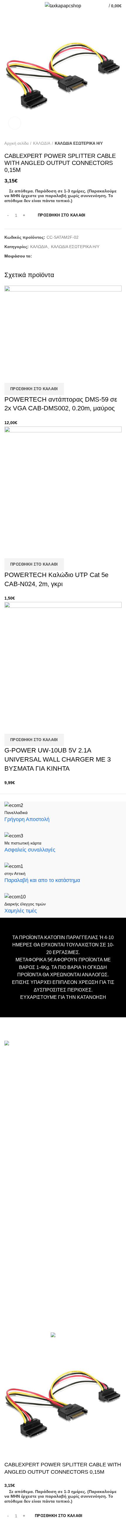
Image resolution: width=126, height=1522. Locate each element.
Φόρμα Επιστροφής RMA (29, 1226)
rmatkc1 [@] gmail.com (28, 1122)
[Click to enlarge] (15, 123)
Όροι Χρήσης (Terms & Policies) (35, 1209)
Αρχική (11, 1174)
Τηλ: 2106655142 (22, 1138)
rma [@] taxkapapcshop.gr (76, 1113)
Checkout (13, 1191)
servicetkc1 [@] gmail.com (31, 1098)
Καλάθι (11, 1182)
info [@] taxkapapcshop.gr (56, 1070)
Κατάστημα (15, 1200)
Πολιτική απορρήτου (24, 1218)
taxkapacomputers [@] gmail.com (38, 1079)
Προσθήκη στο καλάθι (59, 1516)
